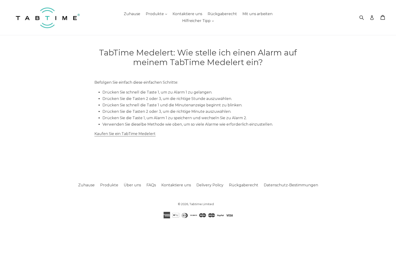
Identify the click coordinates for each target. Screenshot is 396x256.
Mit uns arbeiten (257, 14)
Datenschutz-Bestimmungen (291, 185)
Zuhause (132, 14)
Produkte (157, 13)
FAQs (151, 185)
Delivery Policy (209, 185)
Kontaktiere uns (187, 14)
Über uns (132, 185)
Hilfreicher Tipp (199, 20)
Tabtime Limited (202, 204)
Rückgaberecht (222, 14)
